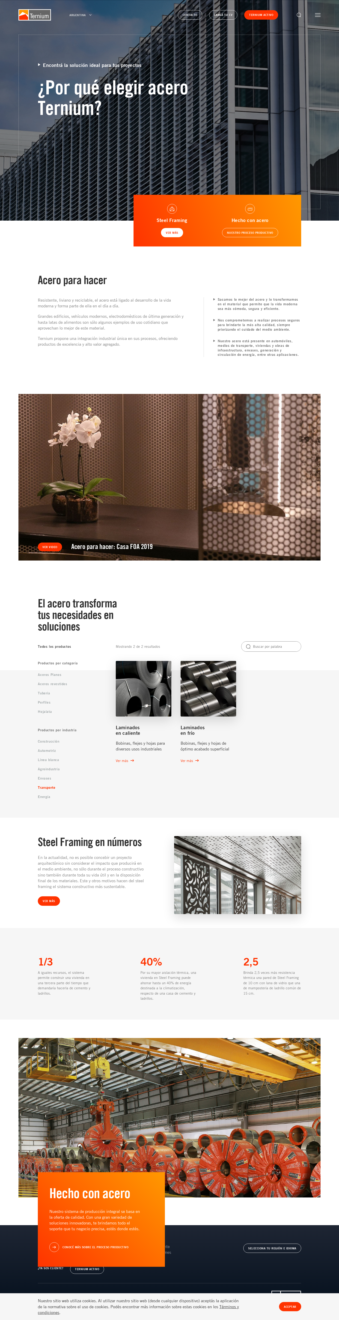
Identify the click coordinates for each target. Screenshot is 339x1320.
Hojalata (45, 711)
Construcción (48, 741)
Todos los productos (54, 646)
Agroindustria (49, 769)
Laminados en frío (193, 730)
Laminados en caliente (128, 730)
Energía (44, 797)
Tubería (44, 693)
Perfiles (44, 702)
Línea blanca (48, 760)
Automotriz (47, 750)
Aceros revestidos (52, 684)
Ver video (49, 547)
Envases (44, 778)
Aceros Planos (49, 674)
